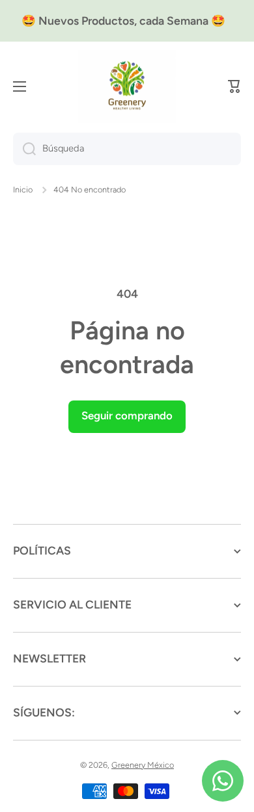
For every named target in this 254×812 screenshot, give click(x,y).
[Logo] (127, 87)
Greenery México (142, 765)
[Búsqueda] (24, 149)
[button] (234, 86)
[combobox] (127, 149)
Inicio (23, 189)
